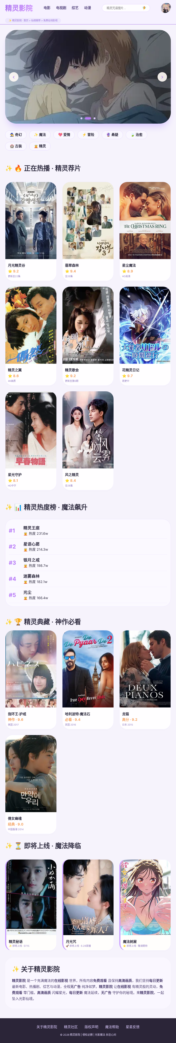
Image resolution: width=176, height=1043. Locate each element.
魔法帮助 (112, 1027)
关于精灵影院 (46, 1027)
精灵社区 (71, 1027)
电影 (47, 8)
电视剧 (61, 8)
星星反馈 (133, 1027)
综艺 (75, 8)
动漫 (87, 8)
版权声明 (91, 1027)
